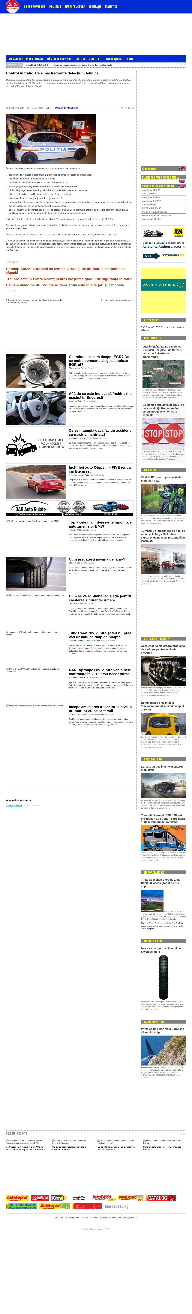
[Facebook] (118, 108)
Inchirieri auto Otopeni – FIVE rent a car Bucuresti (100, 469)
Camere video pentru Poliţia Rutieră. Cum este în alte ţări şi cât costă (65, 285)
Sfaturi (80, 58)
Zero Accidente (96, 1229)
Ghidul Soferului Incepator (154, 212)
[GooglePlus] (125, 108)
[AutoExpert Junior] (104, 1198)
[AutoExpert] (17, 1198)
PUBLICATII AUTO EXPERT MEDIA (160, 177)
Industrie (72, 530)
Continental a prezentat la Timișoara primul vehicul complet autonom (162, 706)
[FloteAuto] (40, 1198)
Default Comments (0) (31, 805)
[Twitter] (121, 108)
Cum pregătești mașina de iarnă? (97, 559)
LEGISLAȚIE (95, 6)
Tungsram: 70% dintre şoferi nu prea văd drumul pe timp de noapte (100, 635)
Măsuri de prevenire (59, 58)
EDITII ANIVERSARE (151, 208)
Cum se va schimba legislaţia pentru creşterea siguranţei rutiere (100, 598)
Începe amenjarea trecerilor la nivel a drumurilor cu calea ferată (82, 65)
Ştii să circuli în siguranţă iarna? (116, 300)
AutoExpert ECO (149, 194)
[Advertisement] (79, 33)
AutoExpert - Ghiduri (151, 219)
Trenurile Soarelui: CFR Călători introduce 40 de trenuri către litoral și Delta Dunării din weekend (163, 819)
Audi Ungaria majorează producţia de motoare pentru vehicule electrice (163, 649)
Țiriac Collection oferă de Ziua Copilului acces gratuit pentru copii (160, 883)
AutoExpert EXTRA (151, 197)
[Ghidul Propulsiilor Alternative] (21, 1206)
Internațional (114, 58)
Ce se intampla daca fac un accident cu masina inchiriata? (100, 432)
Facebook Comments (14, 805)
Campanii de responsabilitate (25, 58)
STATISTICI (111, 6)
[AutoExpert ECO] (54, 1206)
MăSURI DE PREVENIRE (37, 65)
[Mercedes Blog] (117, 1206)
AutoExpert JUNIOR (151, 190)
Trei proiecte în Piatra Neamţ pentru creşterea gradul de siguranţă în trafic (69, 279)
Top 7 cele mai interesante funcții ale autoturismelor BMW (100, 524)
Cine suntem (149, 168)
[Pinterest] (128, 108)
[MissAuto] (79, 1198)
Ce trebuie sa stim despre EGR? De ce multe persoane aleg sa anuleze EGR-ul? (99, 361)
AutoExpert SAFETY (151, 201)
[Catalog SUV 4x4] (161, 1198)
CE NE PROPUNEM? (34, 6)
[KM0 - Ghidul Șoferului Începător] (59, 1198)
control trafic (11, 291)
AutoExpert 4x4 (149, 205)
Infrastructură (74, 714)
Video (129, 58)
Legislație (73, 604)
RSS (107, 1229)
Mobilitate (95, 58)
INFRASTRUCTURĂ (74, 6)
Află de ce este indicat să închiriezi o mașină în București (100, 396)
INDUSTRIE (55, 6)
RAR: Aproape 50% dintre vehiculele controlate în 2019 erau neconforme (100, 672)
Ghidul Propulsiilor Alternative (156, 215)
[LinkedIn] (132, 108)
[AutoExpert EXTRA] (87, 1206)
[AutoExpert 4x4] (131, 1198)
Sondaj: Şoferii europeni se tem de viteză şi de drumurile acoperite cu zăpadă (66, 271)
